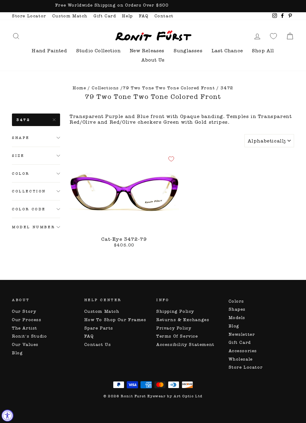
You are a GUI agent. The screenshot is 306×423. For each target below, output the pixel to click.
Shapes (237, 309)
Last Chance (227, 50)
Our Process (27, 319)
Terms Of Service (177, 336)
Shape (21, 138)
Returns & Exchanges (182, 319)
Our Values (25, 344)
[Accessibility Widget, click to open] (7, 416)
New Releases (147, 50)
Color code (29, 209)
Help (127, 16)
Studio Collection (98, 50)
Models (237, 317)
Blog (17, 352)
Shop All (263, 50)
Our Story (24, 311)
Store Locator (29, 16)
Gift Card (105, 16)
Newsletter (242, 334)
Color (21, 173)
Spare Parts (99, 328)
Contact (164, 16)
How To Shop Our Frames (115, 319)
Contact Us (97, 344)
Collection (29, 191)
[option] (153, 6)
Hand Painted (49, 50)
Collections (105, 88)
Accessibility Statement (185, 344)
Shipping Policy (175, 311)
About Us (153, 60)
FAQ (144, 16)
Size (18, 156)
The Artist (24, 328)
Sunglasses (188, 50)
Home (79, 88)
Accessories (243, 350)
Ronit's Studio (29, 336)
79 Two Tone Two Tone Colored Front (169, 88)
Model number (33, 227)
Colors (236, 301)
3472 (23, 120)
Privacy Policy (173, 328)
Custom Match (70, 16)
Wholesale (241, 359)
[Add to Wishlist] (171, 159)
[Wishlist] (273, 36)
